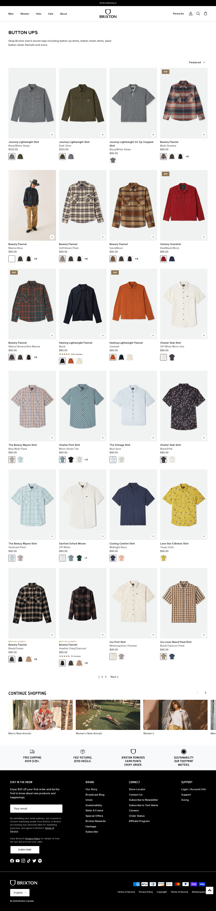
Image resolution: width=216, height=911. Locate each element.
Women (24, 13)
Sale (50, 13)
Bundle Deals (108, 3)
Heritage (91, 826)
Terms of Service (126, 892)
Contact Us (135, 794)
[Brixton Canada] (108, 13)
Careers (134, 810)
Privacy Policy (32, 838)
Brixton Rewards (96, 821)
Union (89, 799)
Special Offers (94, 815)
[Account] (190, 14)
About (63, 13)
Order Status (137, 815)
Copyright (162, 892)
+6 (187, 156)
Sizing (185, 799)
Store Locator (137, 789)
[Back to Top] (209, 890)
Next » (114, 676)
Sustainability (94, 805)
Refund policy (199, 892)
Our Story (91, 789)
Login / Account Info (193, 789)
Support (186, 794)
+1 (85, 558)
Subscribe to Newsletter (143, 799)
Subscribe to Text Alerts (143, 805)
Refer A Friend (94, 810)
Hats (38, 13)
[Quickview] (52, 134)
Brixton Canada (26, 901)
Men (11, 13)
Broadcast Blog (95, 794)
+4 (86, 459)
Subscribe (24, 849)
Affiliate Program (139, 821)
